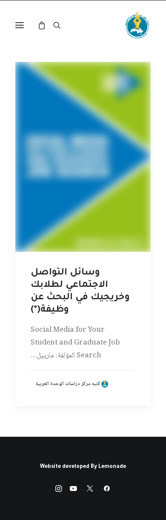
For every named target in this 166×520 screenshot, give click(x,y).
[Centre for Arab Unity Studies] (137, 25)
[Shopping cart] (45, 25)
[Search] (61, 25)
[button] (19, 25)
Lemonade (112, 467)
